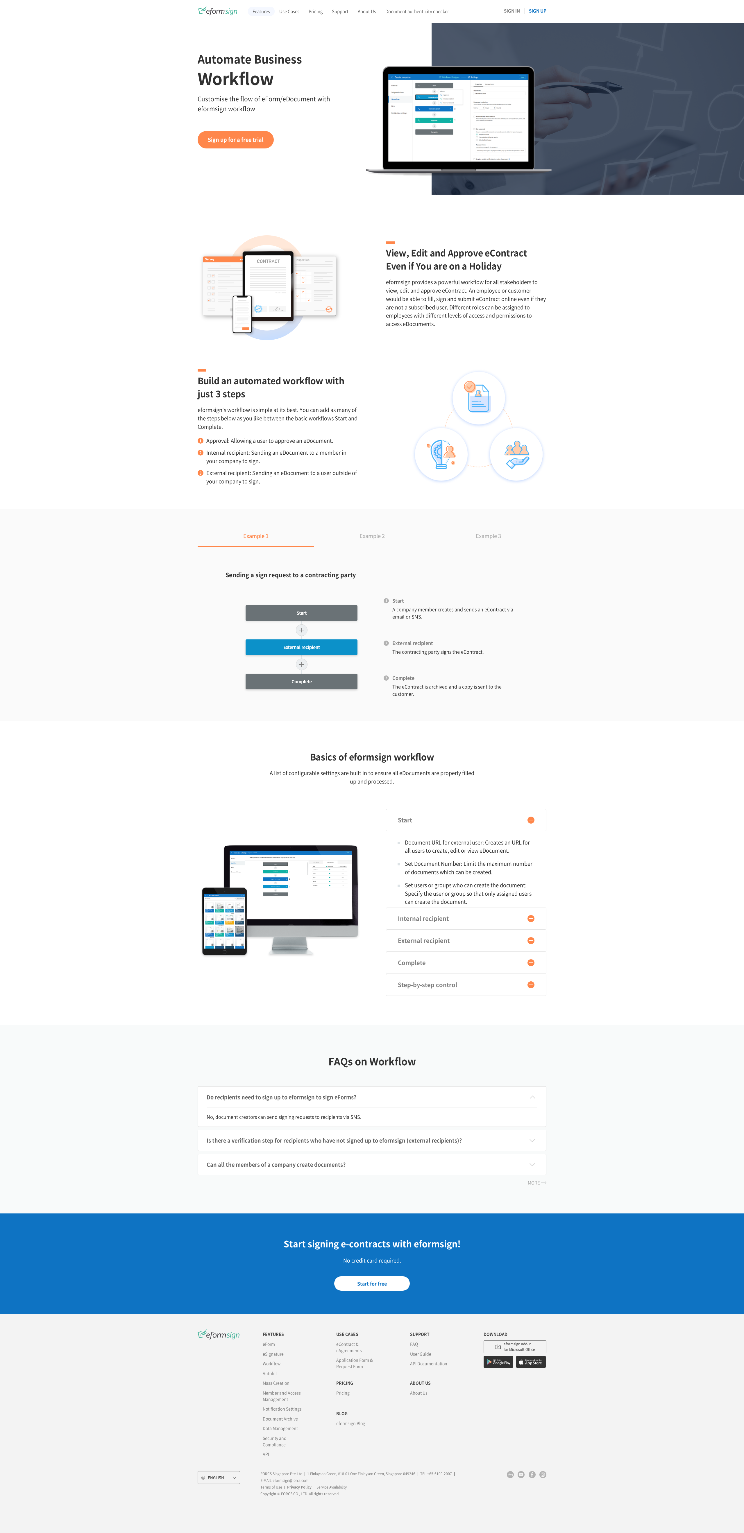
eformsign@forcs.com (290, 1480)
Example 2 (372, 536)
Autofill (270, 1373)
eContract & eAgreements (349, 1347)
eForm (269, 1344)
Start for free (372, 1283)
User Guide (420, 1354)
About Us (419, 1393)
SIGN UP (537, 11)
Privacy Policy (299, 1487)
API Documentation (428, 1363)
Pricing (343, 1393)
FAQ (414, 1344)
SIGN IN (512, 11)
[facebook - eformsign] (532, 1474)
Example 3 (488, 536)
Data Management (280, 1428)
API (266, 1454)
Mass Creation (276, 1383)
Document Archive (280, 1418)
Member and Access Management (282, 1396)
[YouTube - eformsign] (521, 1474)
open (530, 820)
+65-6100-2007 (439, 1473)
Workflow (271, 1363)
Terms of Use (271, 1487)
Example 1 (256, 536)
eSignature (273, 1354)
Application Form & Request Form (354, 1363)
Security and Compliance (275, 1441)
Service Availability (331, 1487)
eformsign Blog (350, 1423)
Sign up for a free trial (236, 140)
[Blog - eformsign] (510, 1474)
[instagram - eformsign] (542, 1474)
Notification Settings (282, 1409)
